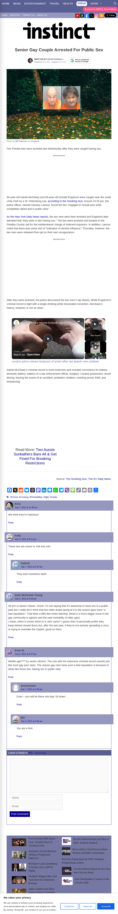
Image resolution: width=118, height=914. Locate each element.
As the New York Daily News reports (27, 214)
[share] (78, 318)
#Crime (14, 494)
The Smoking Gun (76, 476)
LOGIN (4, 15)
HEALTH (68, 3)
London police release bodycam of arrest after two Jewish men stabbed (47, 320)
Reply (11, 520)
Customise (69, 906)
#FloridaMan (35, 494)
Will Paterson (21, 141)
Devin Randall (55, 59)
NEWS (17, 3)
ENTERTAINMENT (35, 3)
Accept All (105, 906)
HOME (5, 3)
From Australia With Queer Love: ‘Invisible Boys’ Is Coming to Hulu (41, 839)
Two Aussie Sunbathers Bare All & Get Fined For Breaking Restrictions (35, 454)
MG (30, 750)
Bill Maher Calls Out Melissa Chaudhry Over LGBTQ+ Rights (42, 864)
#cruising (23, 494)
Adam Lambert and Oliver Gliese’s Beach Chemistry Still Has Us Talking (41, 890)
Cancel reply (40, 750)
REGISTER (15, 15)
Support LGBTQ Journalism (100, 9)
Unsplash (35, 141)
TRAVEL (54, 3)
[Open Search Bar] (115, 4)
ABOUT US (42, 15)
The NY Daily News (99, 476)
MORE (94, 3)
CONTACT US (29, 15)
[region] (59, 903)
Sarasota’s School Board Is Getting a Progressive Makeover (42, 852)
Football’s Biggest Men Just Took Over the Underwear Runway (42, 877)
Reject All (88, 906)
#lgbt (46, 494)
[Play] (95, 344)
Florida (53, 494)
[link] (16, 320)
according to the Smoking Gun (65, 198)
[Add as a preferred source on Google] (79, 60)
